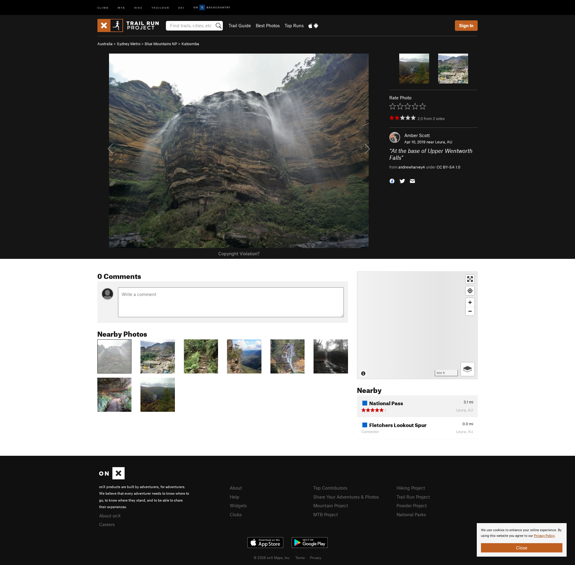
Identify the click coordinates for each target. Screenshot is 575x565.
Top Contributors (330, 487)
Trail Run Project (413, 496)
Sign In (466, 25)
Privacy (315, 557)
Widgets (238, 505)
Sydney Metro (128, 43)
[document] (521, 539)
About (236, 487)
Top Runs (294, 25)
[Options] (467, 369)
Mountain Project (330, 505)
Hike (138, 7)
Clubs (236, 514)
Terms (300, 557)
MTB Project (325, 514)
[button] (392, 180)
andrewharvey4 (411, 167)
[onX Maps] (112, 477)
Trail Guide (240, 25)
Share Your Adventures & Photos (346, 496)
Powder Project (412, 505)
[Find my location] (470, 290)
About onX (110, 515)
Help (234, 496)
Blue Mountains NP (161, 43)
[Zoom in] (470, 302)
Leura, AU (443, 141)
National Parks (411, 514)
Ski (181, 7)
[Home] (131, 25)
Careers (107, 524)
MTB (121, 7)
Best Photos (268, 25)
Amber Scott (417, 135)
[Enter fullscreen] (470, 279)
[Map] (417, 325)
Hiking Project (411, 487)
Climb (103, 7)
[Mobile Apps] (313, 25)
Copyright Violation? (238, 253)
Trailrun (160, 7)
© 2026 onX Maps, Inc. (272, 557)
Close (521, 547)
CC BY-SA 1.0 (448, 167)
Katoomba (190, 43)
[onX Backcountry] (212, 7)
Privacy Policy (544, 536)
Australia (105, 43)
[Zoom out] (470, 311)
